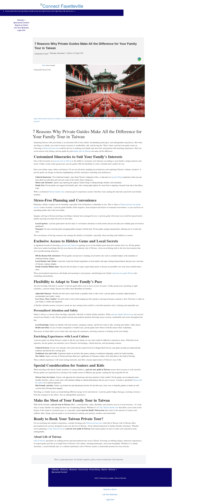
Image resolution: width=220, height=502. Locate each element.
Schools (20, 20)
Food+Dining (52, 11)
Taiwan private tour (51, 148)
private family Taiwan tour (122, 314)
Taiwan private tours (94, 423)
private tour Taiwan (69, 245)
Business (29, 11)
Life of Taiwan (39, 440)
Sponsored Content (21, 22)
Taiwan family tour (56, 191)
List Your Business (21, 27)
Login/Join (21, 30)
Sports (62, 11)
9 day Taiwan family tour (108, 407)
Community (40, 11)
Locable (111, 478)
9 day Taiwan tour (55, 428)
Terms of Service (120, 478)
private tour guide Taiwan (123, 273)
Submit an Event (21, 25)
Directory (19, 11)
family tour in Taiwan (82, 151)
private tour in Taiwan (63, 161)
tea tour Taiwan (117, 177)
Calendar (9, 11)
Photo (44, 65)
